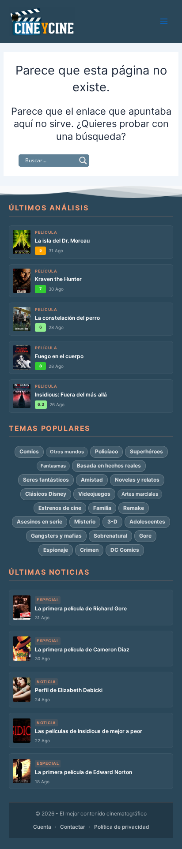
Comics (29, 451)
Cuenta (42, 826)
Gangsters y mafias (56, 535)
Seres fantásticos (46, 479)
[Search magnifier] (83, 160)
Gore (145, 535)
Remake (133, 508)
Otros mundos (67, 452)
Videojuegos (94, 493)
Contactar (72, 826)
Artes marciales (139, 494)
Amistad (92, 479)
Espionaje (55, 549)
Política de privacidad (121, 826)
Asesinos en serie (39, 521)
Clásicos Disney (45, 493)
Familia (102, 508)
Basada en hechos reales (109, 465)
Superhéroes (146, 451)
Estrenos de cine (59, 508)
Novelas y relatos (137, 479)
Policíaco (106, 451)
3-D (112, 521)
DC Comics (124, 549)
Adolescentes (147, 521)
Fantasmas (53, 466)
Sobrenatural (110, 535)
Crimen (89, 549)
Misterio (84, 521)
